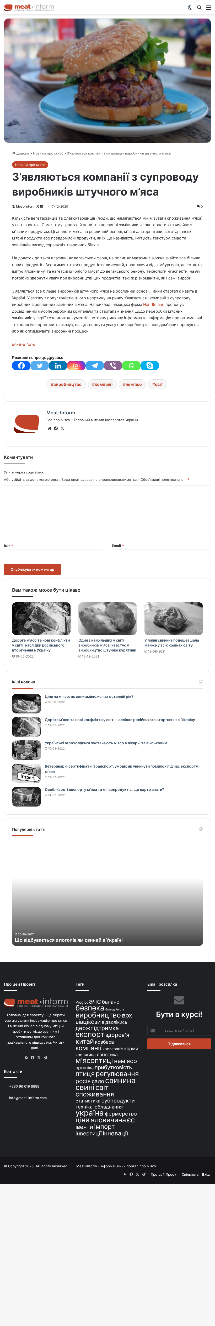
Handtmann (153, 304)
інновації (115, 1133)
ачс (95, 1001)
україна (90, 1112)
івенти (84, 1126)
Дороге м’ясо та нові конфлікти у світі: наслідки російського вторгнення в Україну (41, 645)
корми (131, 1048)
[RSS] (26, 1058)
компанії (103, 384)
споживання (95, 1094)
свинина (120, 1080)
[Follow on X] (38, 206)
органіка (85, 1067)
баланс (110, 1002)
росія (83, 1080)
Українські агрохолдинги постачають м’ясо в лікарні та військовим (106, 743)
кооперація (113, 1049)
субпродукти (118, 1101)
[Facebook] (21, 365)
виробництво (67, 384)
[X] (62, 428)
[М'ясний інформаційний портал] (29, 7)
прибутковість (113, 1067)
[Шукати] (199, 9)
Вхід (206, 1174)
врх (127, 1015)
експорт (90, 1034)
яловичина (108, 1120)
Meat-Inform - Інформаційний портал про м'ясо (117, 1166)
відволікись (114, 1022)
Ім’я (8, 546)
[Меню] (208, 9)
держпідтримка (97, 1028)
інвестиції (89, 1133)
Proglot (82, 1002)
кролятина (86, 1054)
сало (98, 1081)
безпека (90, 1007)
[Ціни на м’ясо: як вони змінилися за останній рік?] (26, 703)
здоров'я (117, 1035)
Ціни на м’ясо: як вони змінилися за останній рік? (89, 696)
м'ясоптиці (94, 1060)
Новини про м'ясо (48, 153)
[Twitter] (39, 365)
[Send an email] (41, 206)
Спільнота (190, 1174)
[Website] (49, 428)
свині (85, 1087)
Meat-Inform (25, 206)
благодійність (114, 1009)
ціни (83, 1120)
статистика (88, 1101)
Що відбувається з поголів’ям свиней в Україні (69, 940)
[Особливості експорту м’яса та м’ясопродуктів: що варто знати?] (26, 797)
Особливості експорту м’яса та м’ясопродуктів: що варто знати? (104, 789)
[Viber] (113, 365)
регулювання (117, 1074)
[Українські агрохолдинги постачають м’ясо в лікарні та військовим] (26, 750)
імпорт (104, 1126)
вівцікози (88, 1021)
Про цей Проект (164, 1174)
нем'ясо (134, 384)
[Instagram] (76, 365)
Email (118, 546)
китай (85, 1041)
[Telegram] (94, 365)
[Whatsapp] (131, 365)
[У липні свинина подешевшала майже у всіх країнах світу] (173, 618)
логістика (107, 1054)
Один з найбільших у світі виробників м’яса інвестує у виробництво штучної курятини (107, 645)
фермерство (121, 1113)
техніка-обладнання (99, 1107)
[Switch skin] (190, 9)
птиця (85, 1074)
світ (159, 384)
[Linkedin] (58, 365)
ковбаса (104, 1042)
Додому (22, 153)
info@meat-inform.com (27, 1098)
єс (131, 1120)
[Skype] (150, 365)
